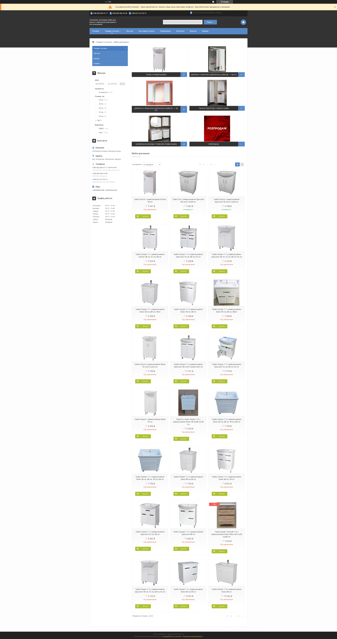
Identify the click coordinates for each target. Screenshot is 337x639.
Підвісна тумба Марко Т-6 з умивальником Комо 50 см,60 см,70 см (188, 421)
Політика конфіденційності (193, 636)
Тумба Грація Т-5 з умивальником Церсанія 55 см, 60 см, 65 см (188, 255)
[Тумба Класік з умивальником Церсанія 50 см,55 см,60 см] (226, 183)
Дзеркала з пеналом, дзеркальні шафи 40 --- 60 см (214, 75)
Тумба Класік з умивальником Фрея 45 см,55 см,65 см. (150, 365)
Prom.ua (181, 634)
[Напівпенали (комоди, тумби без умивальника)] (159, 128)
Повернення (165, 31)
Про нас (129, 31)
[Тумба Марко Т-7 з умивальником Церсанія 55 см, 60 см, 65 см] (226, 348)
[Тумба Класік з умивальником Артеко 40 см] (150, 183)
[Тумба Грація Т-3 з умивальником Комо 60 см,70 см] (188, 573)
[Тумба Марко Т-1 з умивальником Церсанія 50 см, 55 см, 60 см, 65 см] (226, 238)
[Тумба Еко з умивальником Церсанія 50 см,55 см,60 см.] (188, 183)
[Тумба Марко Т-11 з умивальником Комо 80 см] (226, 573)
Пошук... (210, 22)
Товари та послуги (104, 42)
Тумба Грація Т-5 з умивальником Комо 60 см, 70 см (226, 478)
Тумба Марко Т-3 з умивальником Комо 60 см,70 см (188, 478)
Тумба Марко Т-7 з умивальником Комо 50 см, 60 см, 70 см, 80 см (149, 478)
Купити (145, 216)
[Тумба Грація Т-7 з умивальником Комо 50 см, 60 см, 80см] (226, 293)
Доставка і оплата (147, 31)
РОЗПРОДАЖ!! (213, 144)
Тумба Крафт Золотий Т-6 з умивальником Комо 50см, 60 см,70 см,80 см (226, 534)
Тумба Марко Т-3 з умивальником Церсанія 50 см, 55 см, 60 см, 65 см (150, 590)
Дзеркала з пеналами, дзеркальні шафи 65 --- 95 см (156, 109)
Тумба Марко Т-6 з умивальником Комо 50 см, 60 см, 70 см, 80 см (226, 420)
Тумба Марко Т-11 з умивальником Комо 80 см (226, 590)
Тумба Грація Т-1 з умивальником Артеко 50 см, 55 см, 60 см (150, 255)
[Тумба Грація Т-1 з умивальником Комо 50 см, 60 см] (188, 293)
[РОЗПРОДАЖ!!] (217, 128)
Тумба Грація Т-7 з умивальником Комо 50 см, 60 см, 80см (226, 310)
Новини (205, 31)
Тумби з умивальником (156, 75)
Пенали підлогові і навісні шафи (214, 108)
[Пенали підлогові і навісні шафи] (217, 93)
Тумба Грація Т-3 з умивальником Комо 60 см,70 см (188, 590)
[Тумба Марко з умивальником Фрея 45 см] (150, 403)
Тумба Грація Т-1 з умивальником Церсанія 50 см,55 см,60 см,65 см (188, 365)
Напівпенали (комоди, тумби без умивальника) (156, 144)
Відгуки (193, 31)
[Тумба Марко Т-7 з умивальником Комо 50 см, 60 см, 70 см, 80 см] (150, 460)
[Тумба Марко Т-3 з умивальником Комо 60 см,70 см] (188, 460)
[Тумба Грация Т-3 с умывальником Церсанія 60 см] (188, 515)
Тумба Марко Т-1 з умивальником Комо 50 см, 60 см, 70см (150, 310)
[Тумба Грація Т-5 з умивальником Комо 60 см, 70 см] (226, 460)
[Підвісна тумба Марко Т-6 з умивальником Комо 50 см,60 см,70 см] (188, 403)
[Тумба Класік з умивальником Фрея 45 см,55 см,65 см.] (150, 348)
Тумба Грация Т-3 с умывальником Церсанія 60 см (188, 533)
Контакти (180, 31)
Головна (95, 31)
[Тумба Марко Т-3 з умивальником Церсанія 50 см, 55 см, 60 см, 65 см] (150, 573)
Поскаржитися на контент (172, 636)
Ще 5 (99, 120)
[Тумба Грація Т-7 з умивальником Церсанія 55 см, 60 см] (150, 515)
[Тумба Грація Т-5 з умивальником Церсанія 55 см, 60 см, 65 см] (188, 238)
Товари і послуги (112, 31)
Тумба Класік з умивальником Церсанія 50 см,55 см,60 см (226, 200)
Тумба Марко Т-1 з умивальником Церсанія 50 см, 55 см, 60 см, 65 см (226, 255)
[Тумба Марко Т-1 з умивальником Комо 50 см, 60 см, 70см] (150, 293)
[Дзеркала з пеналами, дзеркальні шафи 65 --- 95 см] (159, 93)
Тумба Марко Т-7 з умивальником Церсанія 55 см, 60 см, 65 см (226, 365)
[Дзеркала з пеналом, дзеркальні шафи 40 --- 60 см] (217, 59)
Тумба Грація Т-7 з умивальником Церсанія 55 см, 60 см (150, 533)
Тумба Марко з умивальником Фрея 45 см (150, 420)
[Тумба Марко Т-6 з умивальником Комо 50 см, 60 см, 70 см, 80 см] (226, 403)
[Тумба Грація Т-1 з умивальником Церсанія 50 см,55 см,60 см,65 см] (188, 348)
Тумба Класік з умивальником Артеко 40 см (150, 200)
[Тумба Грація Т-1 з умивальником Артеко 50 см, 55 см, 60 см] (150, 238)
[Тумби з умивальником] (159, 59)
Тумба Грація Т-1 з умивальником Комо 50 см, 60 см (188, 310)
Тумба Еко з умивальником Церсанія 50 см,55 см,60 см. (188, 200)
